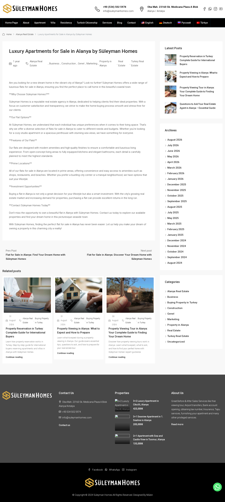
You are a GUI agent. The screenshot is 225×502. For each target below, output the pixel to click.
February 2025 (175, 229)
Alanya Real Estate (24, 34)
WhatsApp (114, 469)
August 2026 (174, 139)
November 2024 (176, 246)
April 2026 (173, 162)
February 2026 (175, 173)
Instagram (131, 469)
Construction (68, 63)
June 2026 (173, 150)
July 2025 (173, 212)
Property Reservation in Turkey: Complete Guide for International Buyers (25, 332)
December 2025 (176, 184)
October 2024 (175, 251)
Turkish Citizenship (87, 22)
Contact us (64, 425)
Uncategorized (176, 341)
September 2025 (177, 201)
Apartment (39, 22)
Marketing (91, 63)
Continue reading (14, 357)
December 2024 (176, 240)
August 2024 (174, 262)
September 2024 (177, 257)
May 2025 (173, 218)
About (26, 22)
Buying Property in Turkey (42, 320)
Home (9, 34)
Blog (119, 22)
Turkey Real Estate (137, 63)
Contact (131, 22)
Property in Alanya (105, 63)
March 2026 (174, 167)
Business (54, 63)
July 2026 (173, 145)
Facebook (97, 469)
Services (107, 22)
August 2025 (174, 206)
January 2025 (175, 234)
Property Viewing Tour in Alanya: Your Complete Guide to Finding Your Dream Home (128, 332)
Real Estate (121, 63)
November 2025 (176, 190)
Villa (53, 22)
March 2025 (174, 223)
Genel (81, 63)
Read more (177, 424)
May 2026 (173, 156)
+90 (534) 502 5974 (114, 6)
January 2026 (175, 178)
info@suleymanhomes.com (118, 11)
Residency (66, 22)
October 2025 (175, 195)
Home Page (11, 22)
